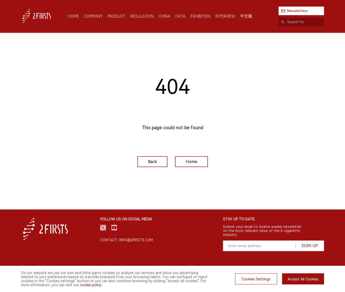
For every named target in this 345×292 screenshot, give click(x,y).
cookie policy (91, 285)
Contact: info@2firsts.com (126, 240)
